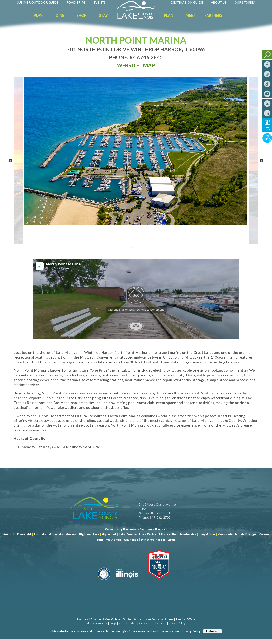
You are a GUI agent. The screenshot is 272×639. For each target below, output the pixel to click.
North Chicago (245, 534)
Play (38, 15)
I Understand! (212, 631)
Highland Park (89, 534)
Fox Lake (40, 534)
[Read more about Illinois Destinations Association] (159, 582)
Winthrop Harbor (153, 539)
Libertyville (167, 534)
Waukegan (130, 539)
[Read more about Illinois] (127, 582)
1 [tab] (133, 248)
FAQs (113, 623)
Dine (60, 15)
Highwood (109, 534)
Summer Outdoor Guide (38, 2)
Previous (11, 161)
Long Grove (207, 534)
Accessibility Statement (152, 623)
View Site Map (127, 623)
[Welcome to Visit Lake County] (138, 18)
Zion (171, 539)
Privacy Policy (177, 623)
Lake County (127, 534)
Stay (103, 15)
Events (100, 2)
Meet (190, 15)
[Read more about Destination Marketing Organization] (103, 582)
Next (261, 161)
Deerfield (24, 534)
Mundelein (225, 534)
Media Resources (97, 623)
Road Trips (76, 2)
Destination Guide (187, 2)
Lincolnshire (187, 534)
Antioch (9, 534)
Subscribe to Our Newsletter (153, 619)
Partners (213, 15)
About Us (219, 2)
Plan (168, 15)
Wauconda (113, 539)
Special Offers (185, 619)
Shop (81, 15)
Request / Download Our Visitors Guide (103, 619)
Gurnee (71, 534)
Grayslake (56, 534)
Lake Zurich (147, 534)
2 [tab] (139, 248)
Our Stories (245, 2)
